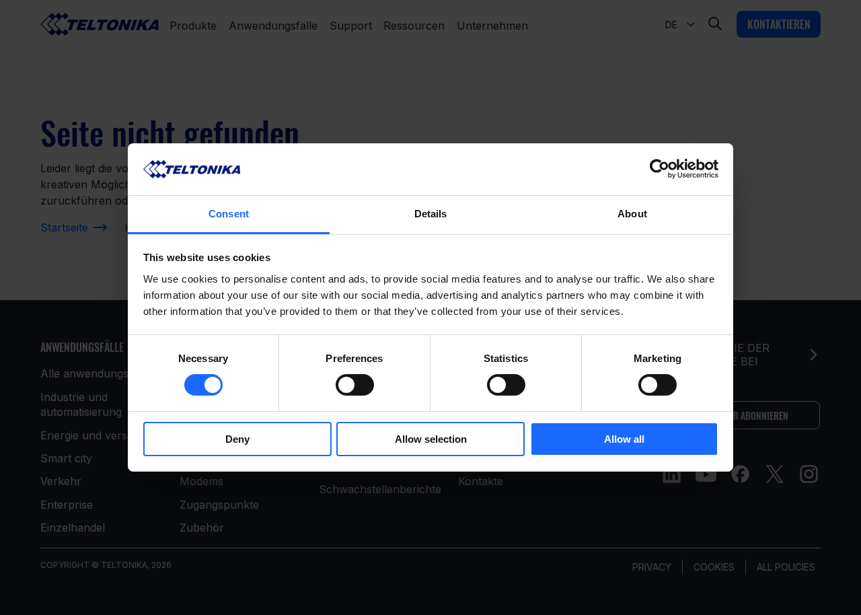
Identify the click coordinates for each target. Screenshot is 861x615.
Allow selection (431, 439)
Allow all (624, 439)
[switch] (355, 385)
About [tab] (632, 213)
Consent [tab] (229, 213)
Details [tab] (430, 213)
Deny (237, 439)
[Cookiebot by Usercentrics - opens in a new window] (659, 169)
